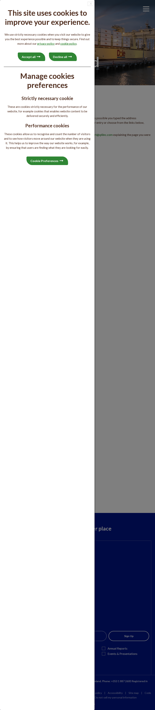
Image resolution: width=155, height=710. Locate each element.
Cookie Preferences (44, 161)
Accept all (29, 57)
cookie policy (68, 43)
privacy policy (46, 43)
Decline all (60, 57)
